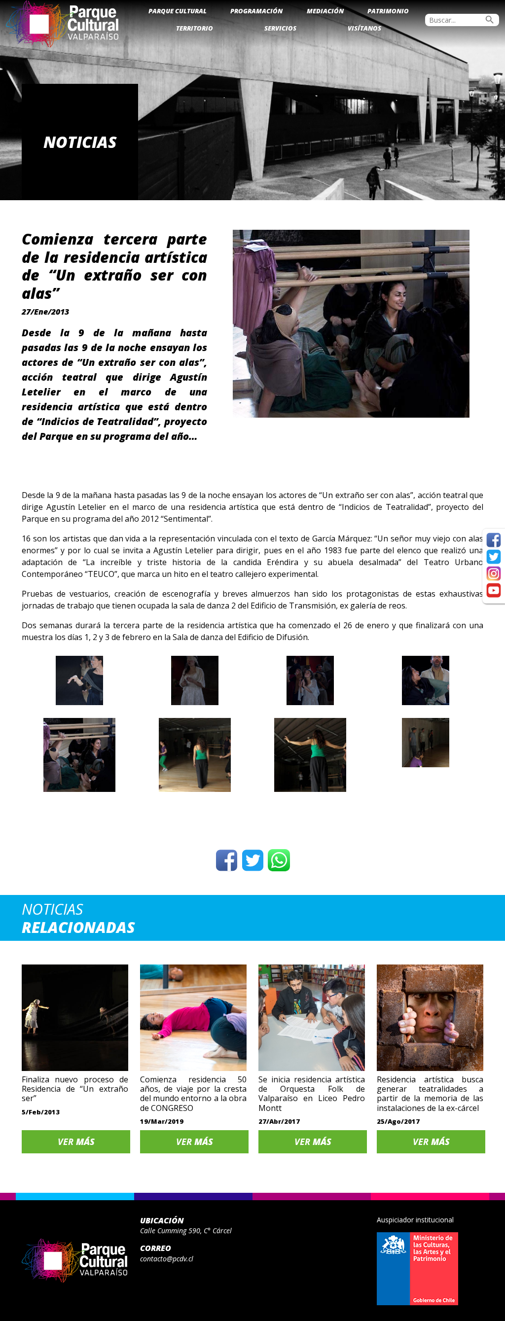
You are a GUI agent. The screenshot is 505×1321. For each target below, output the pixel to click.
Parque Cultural (177, 10)
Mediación (325, 10)
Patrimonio (388, 10)
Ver (76, 1141)
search (489, 19)
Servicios (280, 28)
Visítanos (364, 28)
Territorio (194, 28)
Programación (256, 10)
